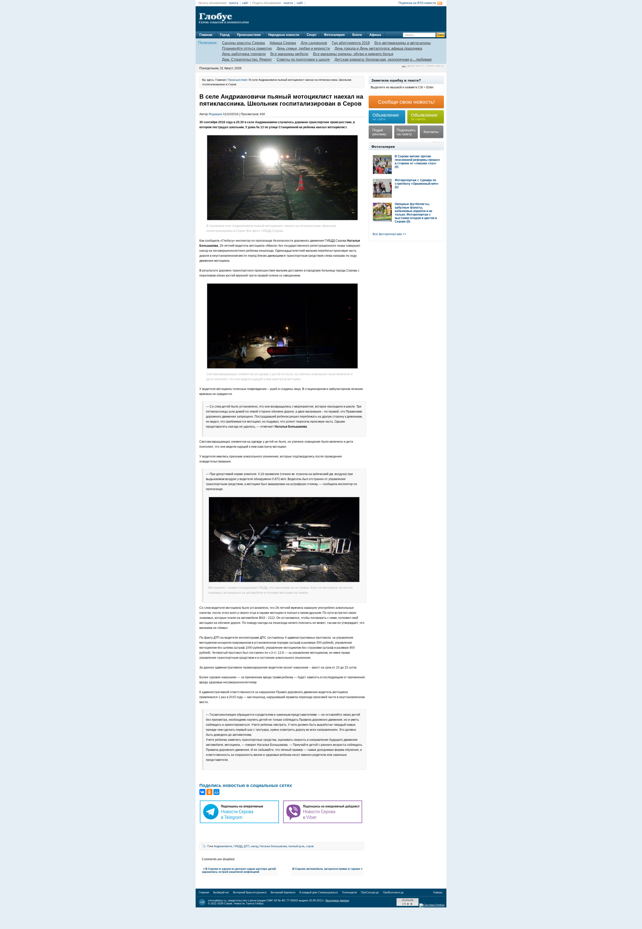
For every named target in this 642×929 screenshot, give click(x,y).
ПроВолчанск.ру (393, 892)
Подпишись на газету (406, 132)
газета (233, 3)
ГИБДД (237, 846)
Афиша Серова (283, 43)
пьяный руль (296, 846)
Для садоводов (314, 43)
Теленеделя (349, 892)
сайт (245, 3)
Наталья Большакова (273, 846)
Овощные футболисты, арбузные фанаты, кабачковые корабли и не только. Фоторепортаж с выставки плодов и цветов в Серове (416, 212)
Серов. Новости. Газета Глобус (244, 903)
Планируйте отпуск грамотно (247, 48)
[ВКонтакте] (202, 792)
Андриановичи (223, 846)
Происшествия (249, 35)
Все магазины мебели (289, 54)
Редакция (215, 114)
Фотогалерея (334, 35)
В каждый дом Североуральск (318, 892)
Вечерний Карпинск (283, 892)
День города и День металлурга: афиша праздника (378, 48)
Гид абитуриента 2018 (351, 43)
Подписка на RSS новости (417, 3)
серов (310, 846)
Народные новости (283, 35)
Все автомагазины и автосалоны (402, 43)
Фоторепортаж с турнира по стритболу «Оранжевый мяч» (417, 181)
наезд (254, 846)
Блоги (357, 35)
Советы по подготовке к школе (303, 59)
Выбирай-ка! (221, 892)
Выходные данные (337, 900)
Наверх (438, 892)
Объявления (385, 117)
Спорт (311, 35)
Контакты (431, 132)
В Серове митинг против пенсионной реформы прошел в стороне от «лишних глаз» (417, 160)
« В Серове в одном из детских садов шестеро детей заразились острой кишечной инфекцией (239, 870)
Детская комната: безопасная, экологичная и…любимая (383, 59)
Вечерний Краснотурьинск (250, 892)
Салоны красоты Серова (243, 43)
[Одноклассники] (209, 792)
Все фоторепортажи (387, 234)
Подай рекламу (379, 132)
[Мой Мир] (216, 792)
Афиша (375, 35)
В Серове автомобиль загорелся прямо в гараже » (327, 868)
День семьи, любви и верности (303, 48)
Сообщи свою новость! (406, 102)
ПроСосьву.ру (370, 892)
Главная (205, 35)
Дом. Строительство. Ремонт (247, 59)
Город (224, 35)
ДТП (246, 846)
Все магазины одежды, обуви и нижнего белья (353, 54)
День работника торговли (244, 54)
